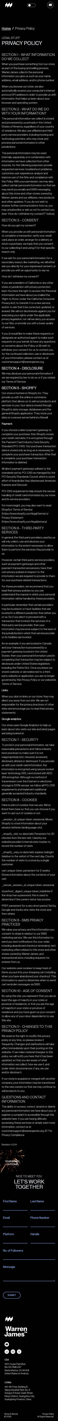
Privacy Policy (48, 1414)
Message (9, 1267)
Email (6, 1217)
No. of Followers (13, 1250)
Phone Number (39, 1217)
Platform (8, 1234)
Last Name (37, 1201)
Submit (12, 1295)
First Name (10, 1201)
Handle (34, 1234)
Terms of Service (11, 1414)
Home (6, 28)
